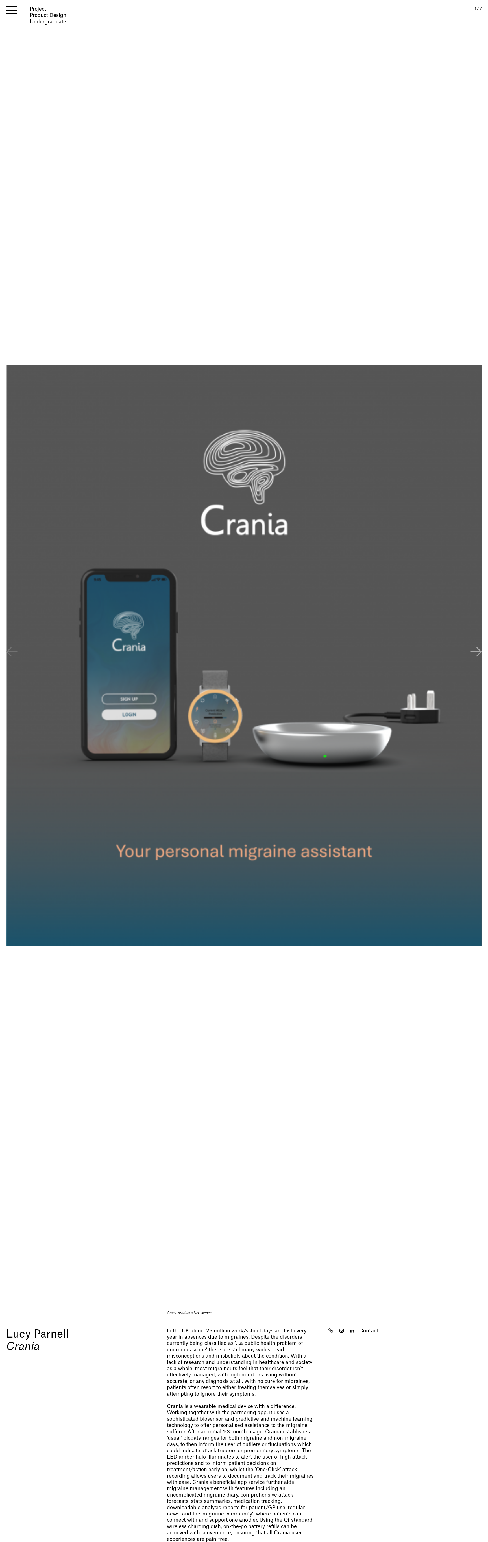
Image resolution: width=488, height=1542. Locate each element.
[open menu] (11, 10)
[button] (476, 652)
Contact (368, 1331)
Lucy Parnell (37, 1334)
